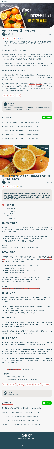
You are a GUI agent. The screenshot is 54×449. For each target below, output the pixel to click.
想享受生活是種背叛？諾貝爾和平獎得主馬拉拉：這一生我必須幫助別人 (22, 127)
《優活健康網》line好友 (14, 369)
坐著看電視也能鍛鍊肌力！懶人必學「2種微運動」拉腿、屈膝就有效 (21, 424)
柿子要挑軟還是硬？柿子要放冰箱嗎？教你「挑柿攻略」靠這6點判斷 (21, 288)
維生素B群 (39, 84)
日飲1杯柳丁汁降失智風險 (42, 279)
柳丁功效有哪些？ (11, 211)
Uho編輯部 (9, 34)
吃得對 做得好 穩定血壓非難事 (28, 379)
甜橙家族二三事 (16, 377)
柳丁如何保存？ (10, 216)
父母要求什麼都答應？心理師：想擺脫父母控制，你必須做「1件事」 (21, 139)
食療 (19, 95)
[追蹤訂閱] (18, 38)
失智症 (12, 95)
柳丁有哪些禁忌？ (11, 218)
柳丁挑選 (21, 384)
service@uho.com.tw (29, 440)
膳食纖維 (32, 84)
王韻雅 (8, 182)
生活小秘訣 (46, 384)
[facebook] (25, 443)
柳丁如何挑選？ (10, 214)
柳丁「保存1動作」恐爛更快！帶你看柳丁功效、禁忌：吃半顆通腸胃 (21, 123)
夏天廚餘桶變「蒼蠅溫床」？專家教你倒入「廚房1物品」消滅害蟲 (20, 135)
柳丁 (5, 95)
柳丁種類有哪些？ (11, 209)
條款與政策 (30, 445)
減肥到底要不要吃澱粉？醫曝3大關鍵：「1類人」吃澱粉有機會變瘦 (20, 131)
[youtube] (28, 443)
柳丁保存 (29, 384)
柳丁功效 (12, 384)
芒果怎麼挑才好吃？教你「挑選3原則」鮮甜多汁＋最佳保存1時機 (20, 247)
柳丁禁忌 (37, 384)
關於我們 (24, 445)
